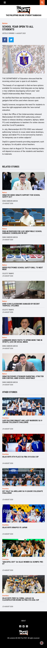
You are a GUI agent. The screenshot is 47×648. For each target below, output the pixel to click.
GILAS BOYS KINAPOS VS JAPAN (14, 527)
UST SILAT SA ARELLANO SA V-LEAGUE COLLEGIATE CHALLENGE (22, 492)
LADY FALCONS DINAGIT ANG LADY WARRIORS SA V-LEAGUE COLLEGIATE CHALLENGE (22, 421)
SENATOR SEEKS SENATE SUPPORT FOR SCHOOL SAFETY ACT (21, 196)
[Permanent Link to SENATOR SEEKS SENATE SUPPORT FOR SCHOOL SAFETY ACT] (23, 181)
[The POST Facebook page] (20, 626)
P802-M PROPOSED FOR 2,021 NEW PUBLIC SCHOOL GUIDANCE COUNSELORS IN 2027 (22, 232)
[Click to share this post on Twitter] (11, 39)
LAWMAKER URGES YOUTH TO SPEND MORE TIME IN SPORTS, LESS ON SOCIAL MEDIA (22, 341)
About (23, 621)
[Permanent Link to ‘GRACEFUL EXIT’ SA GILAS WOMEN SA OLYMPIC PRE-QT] (23, 548)
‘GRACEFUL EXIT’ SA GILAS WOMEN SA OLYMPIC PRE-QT (22, 563)
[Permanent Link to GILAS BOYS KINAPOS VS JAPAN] (23, 513)
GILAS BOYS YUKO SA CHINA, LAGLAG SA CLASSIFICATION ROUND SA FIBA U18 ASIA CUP (20, 599)
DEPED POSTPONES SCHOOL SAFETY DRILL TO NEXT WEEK (22, 268)
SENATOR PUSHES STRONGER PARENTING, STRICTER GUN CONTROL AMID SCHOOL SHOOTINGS (23, 377)
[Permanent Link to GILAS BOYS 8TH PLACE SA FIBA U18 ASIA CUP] (23, 443)
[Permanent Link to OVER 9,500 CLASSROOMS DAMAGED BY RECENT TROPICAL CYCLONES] (23, 290)
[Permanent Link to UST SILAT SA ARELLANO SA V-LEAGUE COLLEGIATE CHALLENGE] (23, 477)
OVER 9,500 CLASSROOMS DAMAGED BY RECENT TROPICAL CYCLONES (21, 305)
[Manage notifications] (41, 643)
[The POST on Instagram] (27, 626)
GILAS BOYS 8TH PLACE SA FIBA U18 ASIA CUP (20, 457)
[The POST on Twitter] (24, 626)
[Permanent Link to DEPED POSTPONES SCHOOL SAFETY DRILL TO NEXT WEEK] (23, 254)
